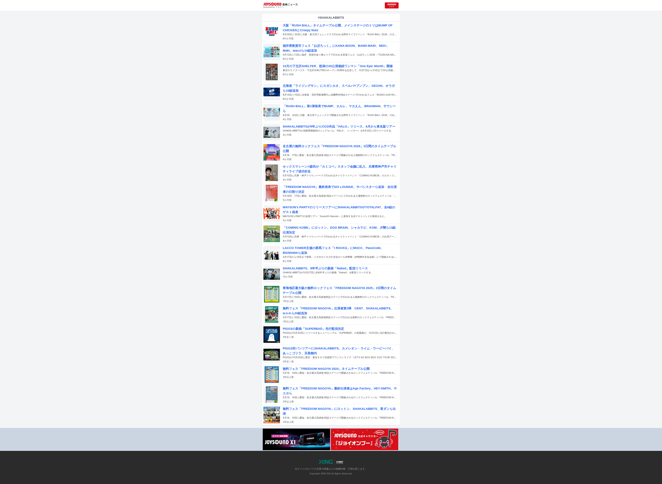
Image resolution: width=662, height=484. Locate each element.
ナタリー (279, 7)
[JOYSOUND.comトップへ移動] (392, 5)
